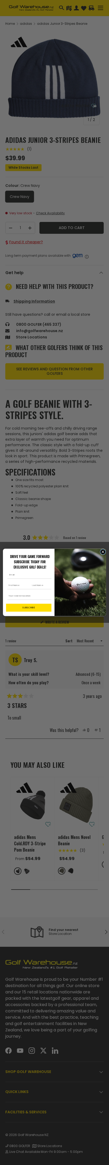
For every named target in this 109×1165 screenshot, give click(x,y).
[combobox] (27, 596)
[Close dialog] (102, 551)
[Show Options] (48, 596)
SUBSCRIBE (28, 607)
